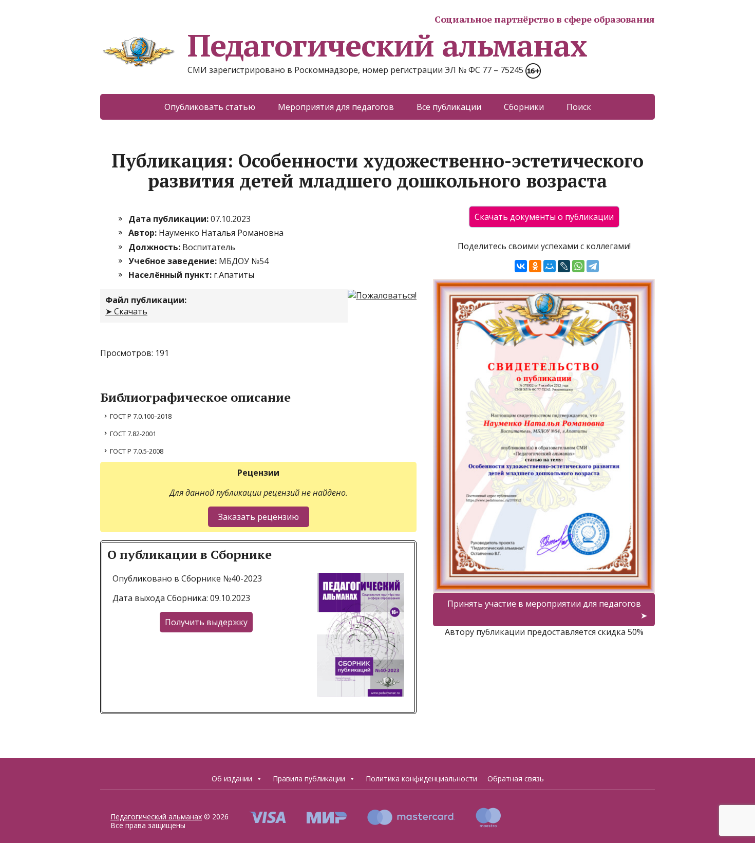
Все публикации (449, 107)
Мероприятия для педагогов (336, 107)
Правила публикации (309, 778)
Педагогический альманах (387, 45)
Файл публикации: (145, 300)
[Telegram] (593, 266)
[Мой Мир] (549, 266)
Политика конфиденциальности (421, 778)
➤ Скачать (126, 311)
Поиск (579, 107)
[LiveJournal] (564, 266)
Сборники (524, 107)
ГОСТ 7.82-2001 (133, 433)
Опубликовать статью (209, 107)
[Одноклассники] (535, 266)
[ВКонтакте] (521, 266)
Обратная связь (515, 778)
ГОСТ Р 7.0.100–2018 (141, 416)
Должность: (155, 247)
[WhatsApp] (578, 266)
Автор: (143, 232)
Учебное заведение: (173, 261)
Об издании (232, 778)
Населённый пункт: (171, 274)
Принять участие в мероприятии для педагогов (544, 603)
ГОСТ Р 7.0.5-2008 (136, 451)
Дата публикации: (169, 218)
